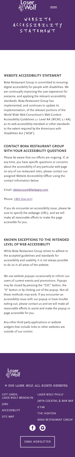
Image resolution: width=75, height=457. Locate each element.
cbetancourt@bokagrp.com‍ (30, 190)
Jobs (5, 404)
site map (8, 416)
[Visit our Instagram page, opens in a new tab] (42, 427)
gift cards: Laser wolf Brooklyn (17, 396)
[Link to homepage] (12, 374)
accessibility (11, 410)
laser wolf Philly (51, 394)
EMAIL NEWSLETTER (37, 441)
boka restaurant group (55, 419)
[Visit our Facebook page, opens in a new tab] (32, 427)
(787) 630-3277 (23, 199)
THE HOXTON (47, 413)
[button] (54, 7)
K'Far (41, 407)
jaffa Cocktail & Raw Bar (55, 401)
